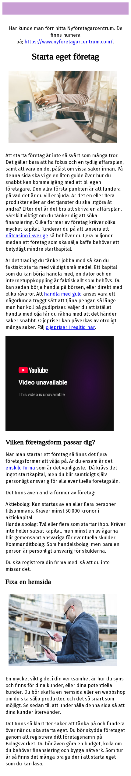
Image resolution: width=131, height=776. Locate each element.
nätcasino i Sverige (26, 236)
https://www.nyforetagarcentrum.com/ (68, 42)
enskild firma (20, 468)
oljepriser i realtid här (70, 327)
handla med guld (63, 294)
